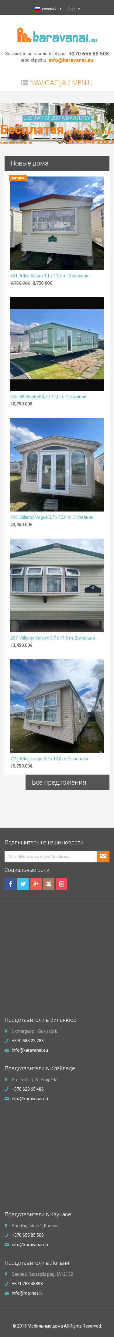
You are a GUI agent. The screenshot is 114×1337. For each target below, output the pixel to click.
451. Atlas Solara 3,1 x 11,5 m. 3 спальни (49, 275)
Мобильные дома (45, 1326)
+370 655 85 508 (89, 54)
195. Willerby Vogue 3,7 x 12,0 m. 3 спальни (51, 517)
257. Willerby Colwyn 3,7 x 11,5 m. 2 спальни (52, 638)
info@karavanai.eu (30, 1050)
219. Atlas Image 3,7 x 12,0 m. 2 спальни (49, 758)
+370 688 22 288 (28, 1040)
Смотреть (57, 222)
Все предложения (59, 782)
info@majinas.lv (27, 1293)
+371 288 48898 (27, 1283)
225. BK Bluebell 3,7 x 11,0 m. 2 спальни (48, 396)
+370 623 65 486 (28, 1089)
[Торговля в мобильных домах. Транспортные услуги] (57, 34)
